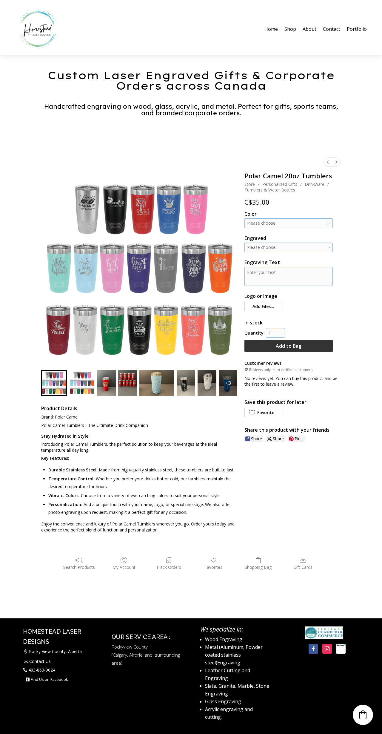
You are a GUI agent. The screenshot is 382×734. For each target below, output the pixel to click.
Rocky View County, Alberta (55, 651)
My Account (124, 567)
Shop (290, 29)
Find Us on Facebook (49, 679)
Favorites (213, 567)
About (309, 29)
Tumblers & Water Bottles (269, 190)
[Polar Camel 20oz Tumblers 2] (106, 383)
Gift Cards (302, 567)
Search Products (79, 567)
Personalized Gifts (279, 184)
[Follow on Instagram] (327, 649)
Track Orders (168, 567)
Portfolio (357, 29)
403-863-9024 (41, 670)
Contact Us (40, 661)
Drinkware (314, 184)
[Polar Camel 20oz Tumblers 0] (54, 383)
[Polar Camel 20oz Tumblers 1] (82, 383)
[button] (263, 306)
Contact (331, 29)
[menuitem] (328, 162)
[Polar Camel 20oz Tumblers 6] (207, 383)
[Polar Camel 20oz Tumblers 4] (156, 383)
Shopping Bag (258, 567)
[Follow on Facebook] (313, 649)
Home (271, 29)
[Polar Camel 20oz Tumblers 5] (186, 383)
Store (249, 184)
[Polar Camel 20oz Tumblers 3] (127, 383)
